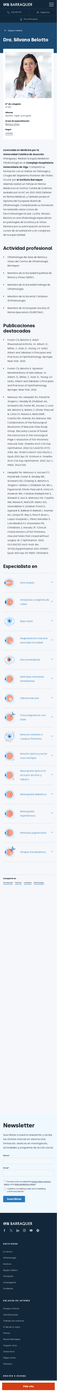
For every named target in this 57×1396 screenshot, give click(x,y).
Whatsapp (39, 883)
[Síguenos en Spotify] (37, 1230)
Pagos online (9, 1358)
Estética (7, 1264)
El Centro (7, 1252)
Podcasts (7, 1364)
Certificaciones (10, 1315)
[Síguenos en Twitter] (11, 1230)
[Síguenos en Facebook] (4, 1230)
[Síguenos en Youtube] (31, 1230)
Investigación (9, 1282)
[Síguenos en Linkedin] (17, 1230)
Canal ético (9, 1351)
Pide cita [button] (28, 1386)
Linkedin (9, 133)
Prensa (6, 1333)
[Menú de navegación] (51, 4)
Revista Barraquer (11, 1339)
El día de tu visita (11, 1327)
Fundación (8, 1288)
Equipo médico (15, 30)
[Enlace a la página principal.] (17, 4)
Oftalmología (9, 1258)
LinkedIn (28, 883)
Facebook (8, 883)
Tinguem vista (10, 1345)
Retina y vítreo (12, 124)
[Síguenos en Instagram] (24, 1230)
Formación (8, 1276)
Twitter (18, 883)
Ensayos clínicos (11, 1308)
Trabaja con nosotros (13, 1321)
